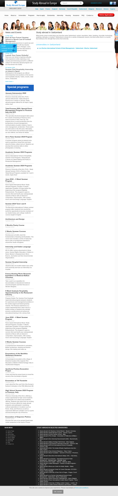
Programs (31, 15)
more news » (9, 81)
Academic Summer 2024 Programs (18, 152)
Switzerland (83, 9)
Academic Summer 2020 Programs (18, 166)
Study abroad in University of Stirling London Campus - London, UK (58, 483)
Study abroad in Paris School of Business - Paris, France (56, 451)
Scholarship (51, 15)
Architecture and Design (15, 219)
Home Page (10, 431)
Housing (68, 15)
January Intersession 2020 (15, 93)
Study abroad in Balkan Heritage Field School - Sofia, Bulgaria (57, 442)
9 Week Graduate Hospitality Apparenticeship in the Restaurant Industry (18, 292)
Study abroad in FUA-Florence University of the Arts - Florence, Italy (59, 443)
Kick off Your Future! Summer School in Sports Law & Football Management (18, 39)
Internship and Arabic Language (18, 247)
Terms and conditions (81, 488)
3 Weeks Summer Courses (15, 342)
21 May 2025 (9, 35)
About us (13, 15)
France (48, 9)
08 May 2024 (9, 53)
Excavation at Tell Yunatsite (16, 380)
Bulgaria (91, 9)
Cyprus (112, 9)
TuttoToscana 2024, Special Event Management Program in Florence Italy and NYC (18, 110)
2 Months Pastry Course (14, 225)
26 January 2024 (10, 67)
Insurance (76, 15)
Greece (106, 9)
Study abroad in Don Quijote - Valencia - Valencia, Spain (55, 461)
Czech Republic (72, 9)
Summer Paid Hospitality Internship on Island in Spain (19, 70)
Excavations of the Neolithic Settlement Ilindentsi (16, 354)
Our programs (11, 436)
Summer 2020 (9, 167)
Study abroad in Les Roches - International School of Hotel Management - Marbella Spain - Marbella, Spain (56, 459)
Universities (22, 15)
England (54, 9)
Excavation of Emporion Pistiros (18, 417)
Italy (36, 9)
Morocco (99, 9)
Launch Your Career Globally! (17, 55)
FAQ (83, 15)
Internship (60, 15)
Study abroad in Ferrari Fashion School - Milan (53, 434)
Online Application (106, 15)
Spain (42, 9)
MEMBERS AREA (96, 3)
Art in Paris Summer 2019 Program (18, 137)
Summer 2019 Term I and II (15, 204)
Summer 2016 (9, 264)
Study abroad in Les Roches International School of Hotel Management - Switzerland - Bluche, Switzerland (56, 476)
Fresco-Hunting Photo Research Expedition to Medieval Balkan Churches (18, 275)
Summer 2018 (9, 183)
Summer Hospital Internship (16, 262)
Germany (62, 9)
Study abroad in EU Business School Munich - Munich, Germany (58, 431)
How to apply (41, 15)
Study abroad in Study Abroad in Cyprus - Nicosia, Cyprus (56, 432)
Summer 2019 (9, 114)
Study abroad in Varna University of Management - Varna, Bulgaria (58, 478)
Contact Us (10, 444)
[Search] (81, 3)
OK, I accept (58, 492)
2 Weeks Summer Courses (15, 231)
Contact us (90, 15)
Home (6, 15)
